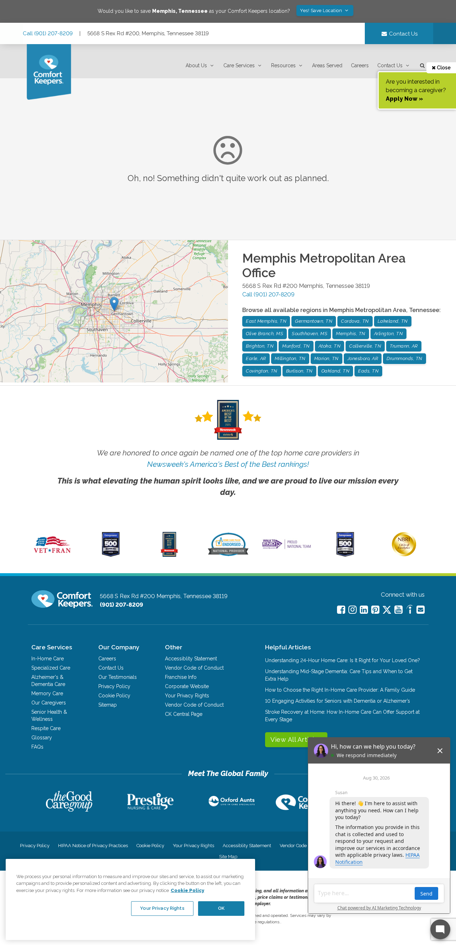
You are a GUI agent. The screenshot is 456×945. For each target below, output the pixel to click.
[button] (200, 65)
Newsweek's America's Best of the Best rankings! (228, 464)
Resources (283, 65)
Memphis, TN (351, 333)
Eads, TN (368, 371)
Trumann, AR (404, 346)
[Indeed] (409, 610)
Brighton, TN (260, 346)
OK (221, 908)
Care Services (239, 65)
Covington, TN (262, 371)
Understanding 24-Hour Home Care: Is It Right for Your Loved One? (342, 660)
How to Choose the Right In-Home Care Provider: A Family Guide (340, 690)
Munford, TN (296, 346)
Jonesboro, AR (362, 358)
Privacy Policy (114, 686)
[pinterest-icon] (375, 609)
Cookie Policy (114, 695)
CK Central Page (183, 714)
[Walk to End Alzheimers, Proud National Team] (286, 548)
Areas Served (327, 65)
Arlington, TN (388, 333)
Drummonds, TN (405, 358)
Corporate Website (187, 686)
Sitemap (107, 705)
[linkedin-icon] (364, 609)
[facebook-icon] (341, 609)
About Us (196, 65)
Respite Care (46, 728)
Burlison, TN (299, 371)
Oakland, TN (335, 371)
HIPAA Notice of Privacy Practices (93, 845)
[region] (130, 899)
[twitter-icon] (387, 610)
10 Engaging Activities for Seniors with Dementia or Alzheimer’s (337, 701)
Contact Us (390, 65)
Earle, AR (256, 358)
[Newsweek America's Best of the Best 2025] (169, 555)
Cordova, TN (355, 321)
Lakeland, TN (393, 321)
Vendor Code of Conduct (194, 668)
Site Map (228, 856)
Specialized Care (50, 668)
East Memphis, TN (266, 321)
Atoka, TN (329, 346)
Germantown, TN (313, 321)
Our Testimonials (117, 677)
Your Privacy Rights (187, 695)
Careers (360, 65)
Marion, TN (326, 358)
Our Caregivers (48, 703)
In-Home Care (47, 658)
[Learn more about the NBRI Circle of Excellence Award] (404, 555)
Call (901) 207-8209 (48, 33)
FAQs (37, 747)
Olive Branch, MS (264, 333)
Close (443, 67)
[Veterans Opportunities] (52, 555)
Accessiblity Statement (191, 658)
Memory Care (47, 693)
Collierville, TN (365, 346)
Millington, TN (290, 358)
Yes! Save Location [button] (321, 10)
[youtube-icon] (398, 609)
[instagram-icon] (352, 609)
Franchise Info (181, 677)
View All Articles (296, 739)
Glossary (41, 737)
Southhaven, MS (309, 333)
